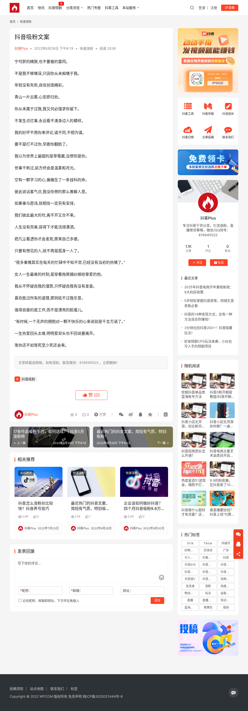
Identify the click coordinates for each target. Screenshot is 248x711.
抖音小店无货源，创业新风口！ (191, 424)
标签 (74, 689)
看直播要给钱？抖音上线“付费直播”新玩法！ (222, 512)
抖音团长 (208, 564)
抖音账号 (208, 579)
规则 (226, 607)
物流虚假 (190, 593)
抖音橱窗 (208, 572)
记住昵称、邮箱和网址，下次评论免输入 (50, 600)
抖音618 (190, 564)
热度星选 (226, 586)
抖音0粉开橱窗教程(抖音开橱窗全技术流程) (222, 394)
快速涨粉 (86, 48)
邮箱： (77, 590)
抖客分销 (208, 557)
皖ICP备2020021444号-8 (103, 696)
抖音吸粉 (28, 379)
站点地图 (37, 689)
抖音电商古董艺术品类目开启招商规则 (221, 453)
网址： (128, 590)
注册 (213, 8)
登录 (202, 8)
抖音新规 (190, 572)
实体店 (208, 550)
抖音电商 (226, 572)
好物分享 (190, 550)
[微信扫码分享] (121, 414)
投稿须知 (16, 689)
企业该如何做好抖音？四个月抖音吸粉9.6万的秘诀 (143, 506)
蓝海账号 (190, 607)
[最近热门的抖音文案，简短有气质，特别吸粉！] (91, 482)
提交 (157, 600)
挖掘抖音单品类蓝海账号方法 (193, 394)
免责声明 (75, 696)
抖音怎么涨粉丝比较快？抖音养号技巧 (35, 506)
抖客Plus (21, 48)
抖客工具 (111, 8)
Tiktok (208, 543)
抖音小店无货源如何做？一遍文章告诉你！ (221, 424)
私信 (221, 262)
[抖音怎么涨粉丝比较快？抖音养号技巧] (38, 482)
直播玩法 (208, 600)
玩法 (208, 593)
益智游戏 (226, 593)
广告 (226, 550)
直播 (190, 600)
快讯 (41, 8)
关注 (199, 262)
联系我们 (57, 689)
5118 (190, 543)
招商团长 (226, 579)
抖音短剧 (55, 8)
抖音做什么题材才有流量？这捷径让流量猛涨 (193, 512)
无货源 (190, 586)
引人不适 (190, 557)
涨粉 (208, 586)
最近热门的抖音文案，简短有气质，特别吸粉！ (90, 506)
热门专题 (94, 8)
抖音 (226, 557)
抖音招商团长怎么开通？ (193, 453)
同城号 (226, 543)
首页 (30, 8)
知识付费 (226, 600)
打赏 (99, 413)
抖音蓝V (190, 579)
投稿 (231, 7)
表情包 (208, 607)
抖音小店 (226, 564)
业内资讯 (26, 473)
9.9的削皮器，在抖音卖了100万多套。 (221, 482)
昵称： (26, 590)
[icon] (233, 692)
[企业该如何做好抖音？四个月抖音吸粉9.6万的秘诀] (144, 482)
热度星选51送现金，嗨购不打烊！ (193, 482)
